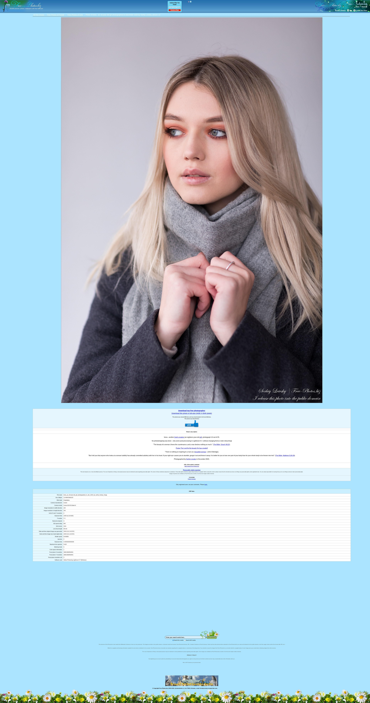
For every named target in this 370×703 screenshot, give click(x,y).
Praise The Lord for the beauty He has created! (192, 448)
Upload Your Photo (361, 10)
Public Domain (192, 479)
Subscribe (175, 10)
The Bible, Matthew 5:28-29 (285, 455)
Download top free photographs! (191, 411)
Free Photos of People (55, 15)
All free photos (38, 15)
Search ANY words (191, 640)
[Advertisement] (192, 597)
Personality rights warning (191, 470)
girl (201, 437)
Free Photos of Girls (75, 15)
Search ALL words (178, 640)
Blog (351, 10)
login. (205, 484)
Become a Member (340, 10)
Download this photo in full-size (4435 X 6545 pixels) (192, 413)
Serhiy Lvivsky (191, 459)
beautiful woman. (200, 452)
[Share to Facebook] (188, 2)
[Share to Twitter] (190, 2)
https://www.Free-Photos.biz (192, 466)
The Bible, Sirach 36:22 (221, 444)
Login (357, 6)
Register (364, 6)
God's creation (179, 437)
